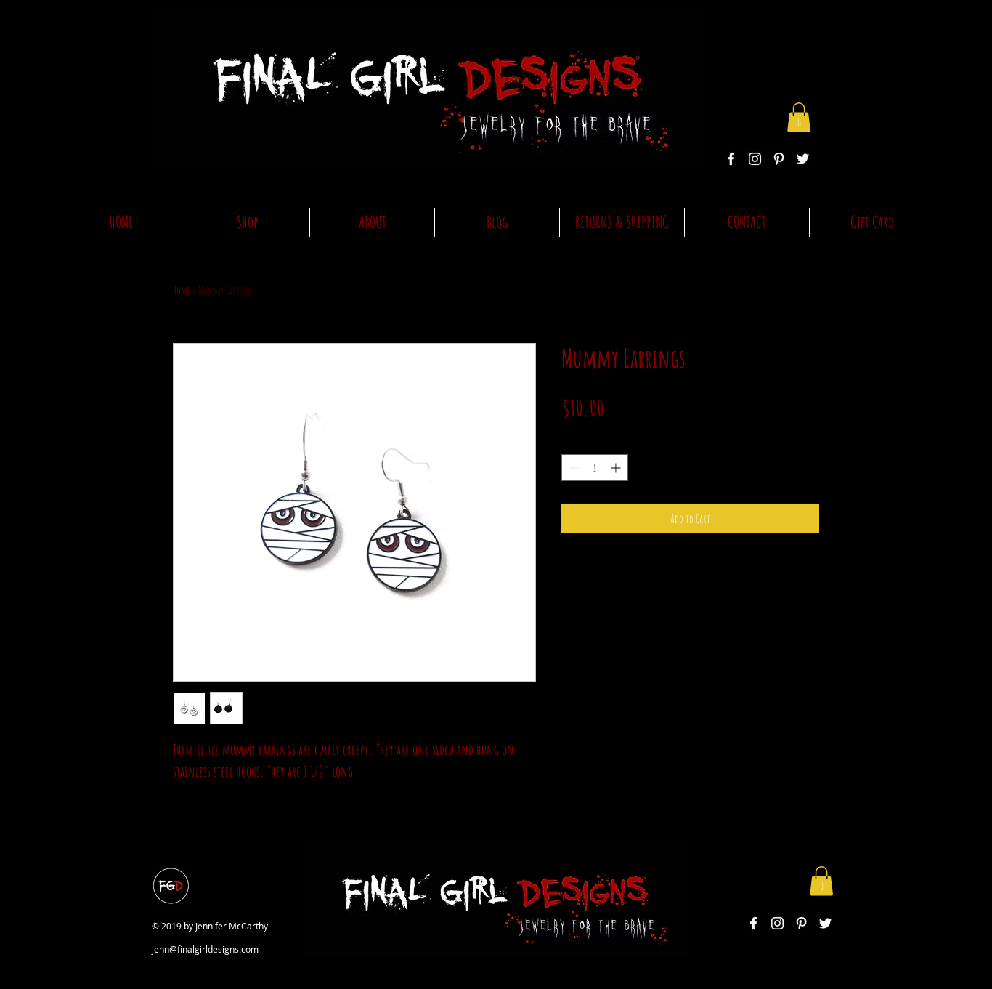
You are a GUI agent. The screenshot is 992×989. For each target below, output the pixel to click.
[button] (798, 117)
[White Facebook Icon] (731, 158)
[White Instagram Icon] (755, 158)
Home (181, 290)
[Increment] (617, 467)
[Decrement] (573, 467)
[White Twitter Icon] (802, 158)
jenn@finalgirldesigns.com (205, 949)
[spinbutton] (595, 467)
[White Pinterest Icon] (779, 158)
